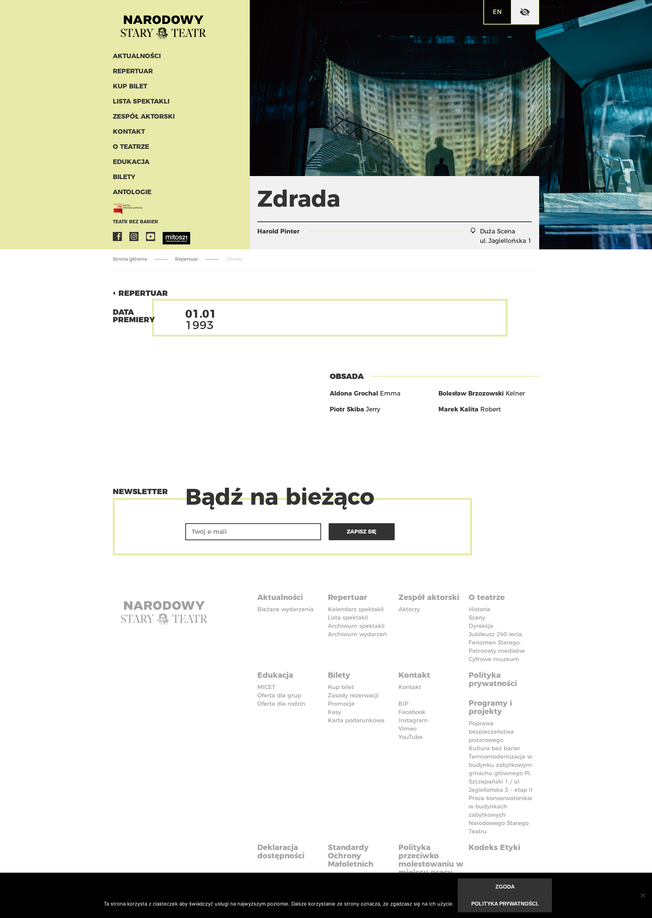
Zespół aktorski (144, 116)
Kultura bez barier (494, 748)
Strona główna (130, 259)
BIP (403, 703)
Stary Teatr (163, 24)
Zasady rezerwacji (353, 695)
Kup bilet (130, 86)
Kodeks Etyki (494, 847)
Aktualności (137, 56)
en (497, 11)
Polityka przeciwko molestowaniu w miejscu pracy (430, 859)
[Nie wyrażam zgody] (642, 895)
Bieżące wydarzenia (285, 609)
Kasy (334, 712)
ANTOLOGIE (132, 192)
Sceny (477, 617)
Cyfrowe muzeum (494, 659)
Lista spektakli (141, 101)
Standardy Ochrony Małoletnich (351, 855)
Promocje (341, 703)
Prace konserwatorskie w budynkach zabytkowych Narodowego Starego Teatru (500, 814)
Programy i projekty (490, 707)
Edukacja (131, 161)
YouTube (150, 236)
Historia (479, 609)
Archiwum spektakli (356, 625)
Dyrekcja (481, 625)
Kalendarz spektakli (356, 609)
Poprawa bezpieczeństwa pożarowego (491, 731)
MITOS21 (167, 236)
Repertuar (133, 71)
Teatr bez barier (135, 221)
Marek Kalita (458, 409)
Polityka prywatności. (505, 904)
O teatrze (131, 146)
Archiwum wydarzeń (357, 634)
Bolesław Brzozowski (471, 393)
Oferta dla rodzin (281, 703)
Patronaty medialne (497, 650)
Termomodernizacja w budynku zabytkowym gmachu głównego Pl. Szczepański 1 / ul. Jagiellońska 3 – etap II (501, 773)
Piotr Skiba (347, 409)
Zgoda (505, 887)
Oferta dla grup (279, 695)
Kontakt (129, 131)
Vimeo (407, 728)
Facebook (117, 236)
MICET (266, 687)
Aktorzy (409, 609)
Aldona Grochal (354, 393)
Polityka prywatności (493, 679)
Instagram (133, 236)
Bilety (124, 177)
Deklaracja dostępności (280, 851)
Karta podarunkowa (356, 720)
